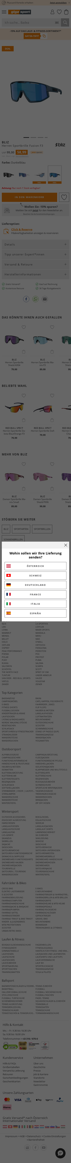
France (35, 594)
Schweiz (35, 575)
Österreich (35, 566)
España (35, 613)
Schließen (65, 545)
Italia (35, 603)
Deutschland (35, 585)
